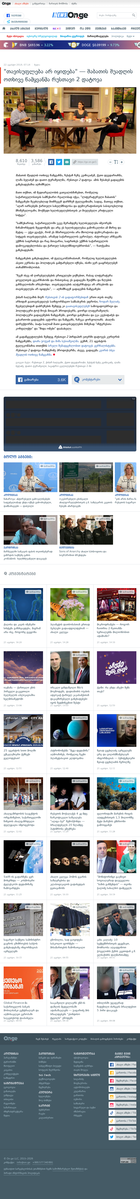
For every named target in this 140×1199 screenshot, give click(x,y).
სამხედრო (9, 1078)
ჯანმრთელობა (84, 1053)
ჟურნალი (41, 28)
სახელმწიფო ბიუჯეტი (50, 1066)
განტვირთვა (38, 3)
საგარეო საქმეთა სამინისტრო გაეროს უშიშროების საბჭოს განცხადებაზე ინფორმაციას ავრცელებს (23, 931)
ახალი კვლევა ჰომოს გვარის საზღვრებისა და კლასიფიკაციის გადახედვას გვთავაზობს (70, 868)
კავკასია (8, 1070)
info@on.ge (23, 1162)
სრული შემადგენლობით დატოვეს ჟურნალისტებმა (81, 345)
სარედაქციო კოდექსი (76, 1039)
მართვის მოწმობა (58, 3)
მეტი (129, 36)
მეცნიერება (44, 1087)
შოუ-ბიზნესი (45, 1100)
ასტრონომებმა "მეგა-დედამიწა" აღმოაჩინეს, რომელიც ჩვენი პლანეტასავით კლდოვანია (70, 742)
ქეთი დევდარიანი (75, 362)
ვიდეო (70, 28)
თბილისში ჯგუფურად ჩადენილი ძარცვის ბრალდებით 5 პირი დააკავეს (116, 994)
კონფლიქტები (11, 1074)
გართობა (79, 1095)
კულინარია (80, 1091)
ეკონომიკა (47, 1053)
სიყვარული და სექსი (85, 1107)
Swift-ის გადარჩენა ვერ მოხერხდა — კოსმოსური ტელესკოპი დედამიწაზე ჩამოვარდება (23, 868)
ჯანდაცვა (8, 1095)
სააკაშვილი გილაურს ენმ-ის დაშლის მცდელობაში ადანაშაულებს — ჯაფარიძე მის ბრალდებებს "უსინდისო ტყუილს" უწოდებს (70, 994)
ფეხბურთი (44, 1109)
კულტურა (45, 1092)
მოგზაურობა (80, 1083)
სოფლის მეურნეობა (49, 1070)
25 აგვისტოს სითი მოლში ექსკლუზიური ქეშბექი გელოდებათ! (23, 742)
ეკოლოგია (9, 1087)
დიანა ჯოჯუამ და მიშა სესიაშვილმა (56, 341)
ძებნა (74, 3)
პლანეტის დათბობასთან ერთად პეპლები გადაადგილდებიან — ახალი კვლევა (70, 616)
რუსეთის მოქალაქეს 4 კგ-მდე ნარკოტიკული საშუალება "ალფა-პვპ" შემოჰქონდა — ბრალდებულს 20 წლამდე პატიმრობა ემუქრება (70, 805)
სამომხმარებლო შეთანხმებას (68, 1168)
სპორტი (44, 1105)
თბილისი (8, 1099)
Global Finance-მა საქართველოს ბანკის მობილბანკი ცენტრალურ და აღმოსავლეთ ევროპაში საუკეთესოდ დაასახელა (23, 994)
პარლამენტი (10, 1057)
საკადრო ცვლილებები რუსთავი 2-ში (70, 366)
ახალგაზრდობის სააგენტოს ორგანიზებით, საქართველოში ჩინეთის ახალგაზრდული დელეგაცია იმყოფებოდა (23, 805)
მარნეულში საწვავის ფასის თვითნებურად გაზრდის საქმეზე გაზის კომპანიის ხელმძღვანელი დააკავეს (29, 538)
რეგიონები (9, 1103)
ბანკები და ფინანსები (50, 1057)
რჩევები (78, 1115)
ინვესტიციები (19, 22)
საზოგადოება (14, 1083)
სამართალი (10, 1107)
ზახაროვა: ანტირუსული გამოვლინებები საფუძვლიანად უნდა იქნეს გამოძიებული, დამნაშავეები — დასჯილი (29, 485)
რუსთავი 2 (38, 362)
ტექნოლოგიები (47, 1079)
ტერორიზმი (10, 1062)
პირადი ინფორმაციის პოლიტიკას (22, 1173)
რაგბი (42, 1113)
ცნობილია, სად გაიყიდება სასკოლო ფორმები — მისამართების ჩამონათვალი (70, 931)
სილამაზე (79, 1079)
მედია (37, 64)
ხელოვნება (44, 1096)
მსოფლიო (9, 1066)
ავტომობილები (82, 1087)
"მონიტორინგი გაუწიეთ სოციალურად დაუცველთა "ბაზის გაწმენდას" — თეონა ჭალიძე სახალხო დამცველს (116, 868)
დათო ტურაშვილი (36, 366)
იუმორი (78, 1099)
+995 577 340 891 (42, 1162)
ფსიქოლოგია (81, 1057)
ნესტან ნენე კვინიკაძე (100, 362)
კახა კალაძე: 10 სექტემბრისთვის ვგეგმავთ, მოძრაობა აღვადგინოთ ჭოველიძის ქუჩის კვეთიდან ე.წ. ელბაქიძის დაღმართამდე (116, 931)
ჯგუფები (16, 15)
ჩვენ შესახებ (42, 1039)
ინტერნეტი (44, 1083)
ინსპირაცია (79, 1111)
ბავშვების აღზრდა (83, 1066)
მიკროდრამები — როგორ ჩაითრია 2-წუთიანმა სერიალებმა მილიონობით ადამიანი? (116, 616)
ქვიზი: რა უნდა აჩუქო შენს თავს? (116, 679)
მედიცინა (78, 1062)
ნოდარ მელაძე (109, 301)
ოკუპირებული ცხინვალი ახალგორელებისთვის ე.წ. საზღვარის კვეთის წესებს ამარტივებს (85, 485)
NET (57, 28)
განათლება (10, 1091)
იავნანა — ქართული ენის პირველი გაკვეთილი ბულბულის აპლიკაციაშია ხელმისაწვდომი (23, 679)
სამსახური (79, 1103)
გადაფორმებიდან (67, 297)
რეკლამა (56, 1039)
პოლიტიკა (117, 36)
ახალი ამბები (22, 3)
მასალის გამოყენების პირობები (107, 1039)
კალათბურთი (46, 1117)
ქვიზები (100, 28)
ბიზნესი (42, 1062)
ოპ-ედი (85, 28)
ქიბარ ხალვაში (54, 362)
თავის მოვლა (81, 1070)
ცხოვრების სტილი (87, 1075)
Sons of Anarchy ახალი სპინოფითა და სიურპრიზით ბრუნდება (85, 536)
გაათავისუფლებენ (78, 306)
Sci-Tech (45, 1075)
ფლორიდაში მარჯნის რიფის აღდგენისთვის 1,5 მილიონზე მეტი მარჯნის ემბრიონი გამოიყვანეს (116, 805)
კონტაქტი (131, 1039)
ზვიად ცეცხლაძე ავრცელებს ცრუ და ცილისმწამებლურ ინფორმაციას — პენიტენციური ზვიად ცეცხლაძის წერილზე (116, 742)
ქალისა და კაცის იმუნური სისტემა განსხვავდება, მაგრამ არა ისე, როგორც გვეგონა (23, 616)
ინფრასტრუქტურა (13, 1111)
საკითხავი (118, 28)
